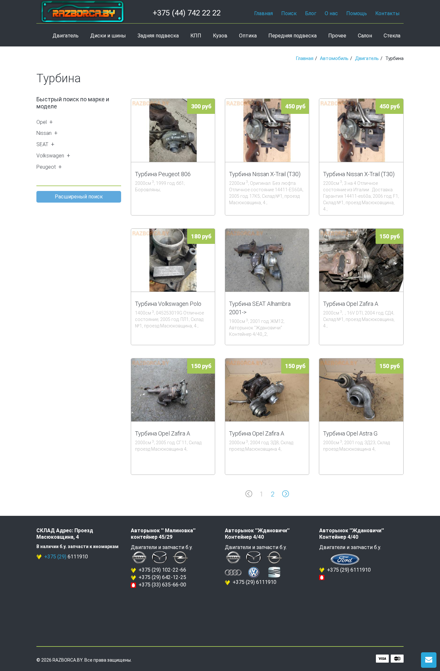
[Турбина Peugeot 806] (173, 130)
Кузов (220, 36)
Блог (310, 13)
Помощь (356, 13)
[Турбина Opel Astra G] (361, 389)
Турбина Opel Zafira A (350, 303)
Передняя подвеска (292, 36)
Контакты (387, 13)
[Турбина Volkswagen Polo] (173, 260)
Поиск (289, 13)
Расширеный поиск (79, 197)
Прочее (337, 36)
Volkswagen (50, 156)
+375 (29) (55, 557)
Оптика (248, 36)
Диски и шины (108, 36)
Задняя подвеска (158, 36)
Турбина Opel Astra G (350, 433)
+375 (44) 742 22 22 (187, 12)
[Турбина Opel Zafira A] (361, 260)
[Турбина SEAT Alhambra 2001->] (267, 260)
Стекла (392, 36)
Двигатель (66, 36)
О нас (331, 13)
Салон (365, 36)
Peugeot (46, 167)
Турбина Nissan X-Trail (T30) (265, 174)
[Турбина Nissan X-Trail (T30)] (267, 130)
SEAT (42, 144)
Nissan (44, 133)
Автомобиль (334, 58)
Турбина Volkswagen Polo (168, 303)
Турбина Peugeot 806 (163, 174)
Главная (263, 13)
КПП (195, 36)
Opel (41, 122)
